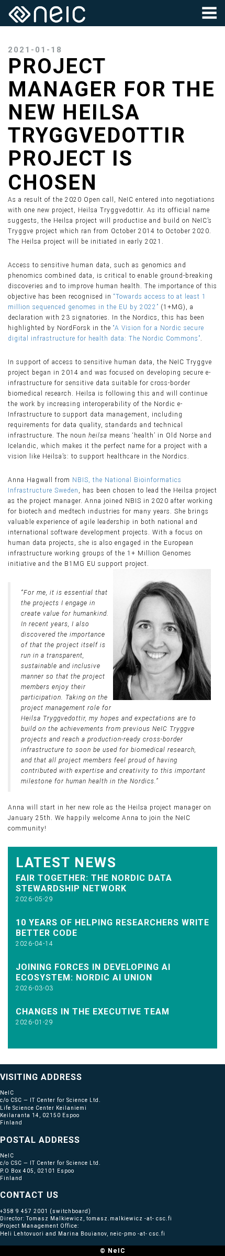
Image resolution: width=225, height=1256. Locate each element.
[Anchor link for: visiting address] (86, 1076)
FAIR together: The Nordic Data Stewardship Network (94, 883)
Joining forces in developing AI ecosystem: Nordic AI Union (93, 972)
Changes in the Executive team (93, 1012)
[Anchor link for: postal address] (84, 1139)
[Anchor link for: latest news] (124, 861)
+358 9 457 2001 (24, 1211)
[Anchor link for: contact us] (63, 1194)
